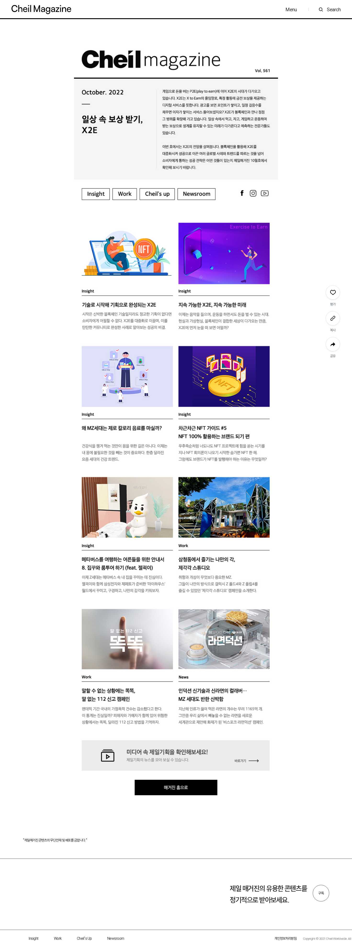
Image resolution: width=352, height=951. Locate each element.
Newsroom (115, 938)
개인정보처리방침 (285, 938)
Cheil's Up (84, 938)
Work (58, 938)
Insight (33, 938)
